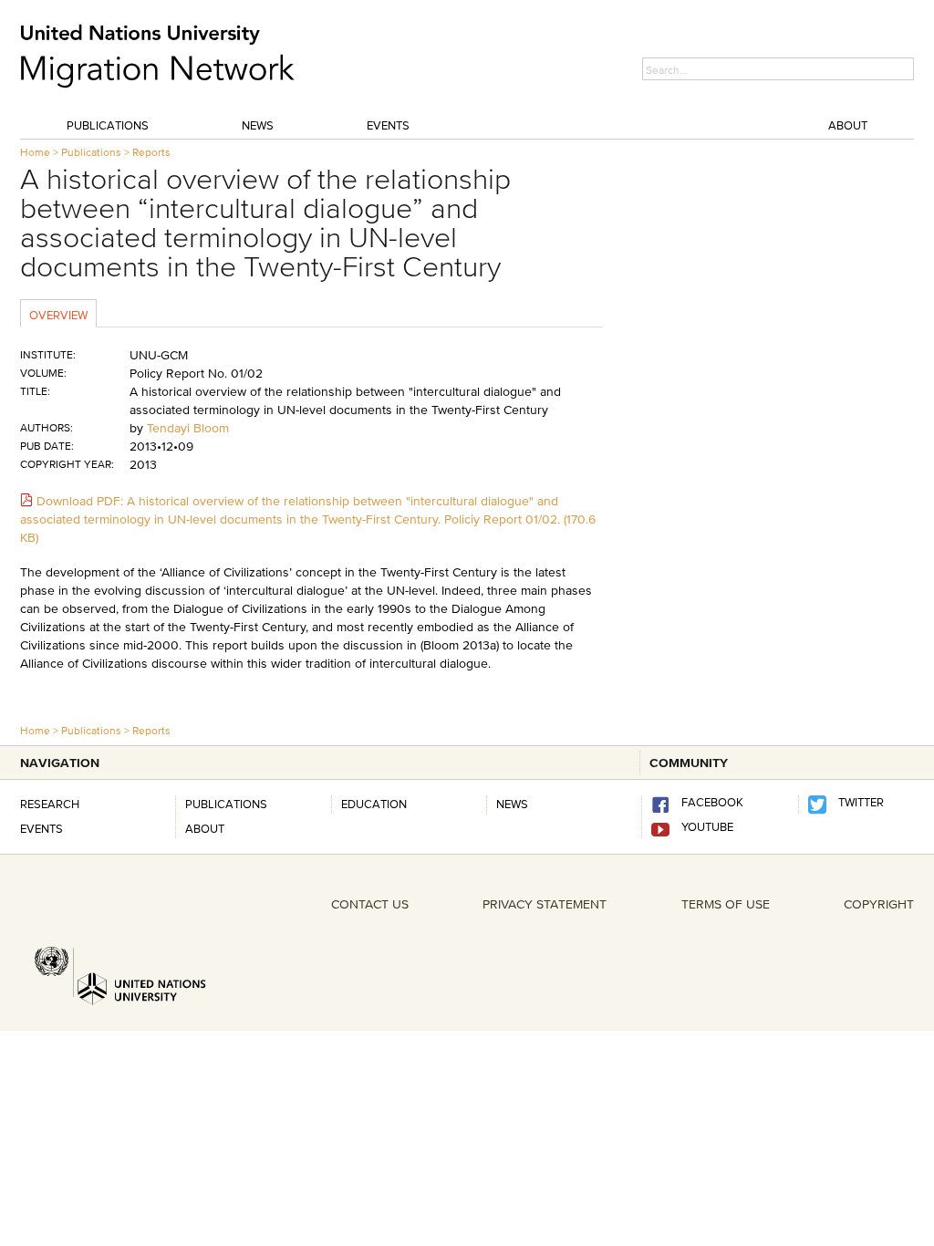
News (258, 125)
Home (35, 152)
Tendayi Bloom (188, 428)
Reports (151, 152)
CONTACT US (370, 904)
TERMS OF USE (725, 904)
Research (49, 803)
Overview (58, 314)
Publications (108, 125)
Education (374, 803)
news (512, 803)
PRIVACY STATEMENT (545, 904)
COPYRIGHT (879, 904)
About (847, 125)
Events (388, 125)
